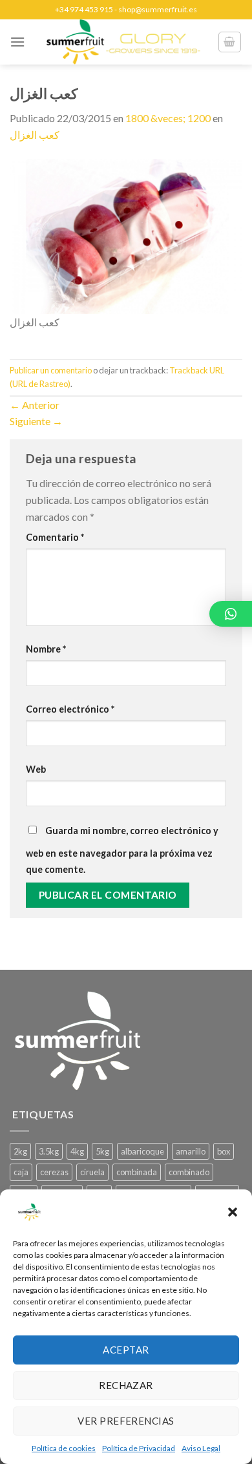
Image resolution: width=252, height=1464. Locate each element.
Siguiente (36, 421)
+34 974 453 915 (84, 9)
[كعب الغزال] (126, 235)
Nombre (46, 648)
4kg (77, 1151)
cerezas (54, 1172)
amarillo (190, 1151)
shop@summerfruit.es (157, 9)
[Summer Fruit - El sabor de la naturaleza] (123, 42)
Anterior (34, 405)
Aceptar (126, 1349)
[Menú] (17, 42)
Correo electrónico (70, 709)
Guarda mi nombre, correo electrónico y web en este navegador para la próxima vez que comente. (122, 850)
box (223, 1151)
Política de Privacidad (138, 1448)
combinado (189, 1172)
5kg (102, 1151)
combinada (136, 1172)
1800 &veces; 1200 (168, 118)
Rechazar (126, 1385)
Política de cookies (64, 1448)
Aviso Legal (201, 1448)
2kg (20, 1151)
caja (21, 1172)
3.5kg (49, 1151)
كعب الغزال (34, 135)
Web (36, 769)
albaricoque (142, 1151)
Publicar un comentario (51, 370)
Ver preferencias (126, 1421)
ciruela (92, 1172)
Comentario (55, 537)
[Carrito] (230, 42)
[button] (232, 1212)
